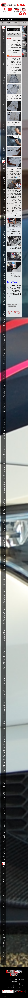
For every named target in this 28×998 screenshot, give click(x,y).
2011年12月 (4, 825)
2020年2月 (4, 445)
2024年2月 (4, 242)
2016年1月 (4, 586)
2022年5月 (4, 318)
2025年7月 (4, 195)
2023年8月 (4, 268)
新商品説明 (3, 153)
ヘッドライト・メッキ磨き (3, 140)
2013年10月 (4, 710)
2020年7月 (4, 418)
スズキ (9, 304)
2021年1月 (4, 388)
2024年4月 (4, 234)
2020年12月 (4, 392)
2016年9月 (4, 550)
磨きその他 (3, 157)
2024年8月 (4, 221)
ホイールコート (9, 985)
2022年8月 (4, 306)
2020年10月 (4, 402)
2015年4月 (4, 620)
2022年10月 (4, 297)
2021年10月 (4, 348)
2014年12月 (4, 637)
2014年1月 (4, 695)
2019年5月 (4, 473)
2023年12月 (4, 251)
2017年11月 (4, 519)
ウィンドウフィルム (3, 108)
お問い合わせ (14, 981)
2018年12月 (4, 489)
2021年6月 (4, 365)
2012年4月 (4, 804)
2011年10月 (4, 836)
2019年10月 (4, 456)
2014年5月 (4, 674)
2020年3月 (4, 440)
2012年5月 (4, 798)
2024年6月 (4, 230)
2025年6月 (4, 200)
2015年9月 (4, 598)
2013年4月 (4, 740)
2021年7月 (4, 360)
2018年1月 (4, 510)
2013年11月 (4, 706)
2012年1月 (4, 820)
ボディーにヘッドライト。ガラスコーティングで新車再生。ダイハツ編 (3, 891)
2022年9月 (4, 301)
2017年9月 (4, 523)
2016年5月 (4, 566)
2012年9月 (4, 777)
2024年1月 (4, 247)
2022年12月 (4, 293)
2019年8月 (4, 464)
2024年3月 (4, 238)
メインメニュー (8, 19)
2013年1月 (4, 756)
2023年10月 (4, 259)
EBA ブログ (21, 979)
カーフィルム (16, 984)
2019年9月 (4, 460)
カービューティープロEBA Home (7, 22)
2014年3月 (4, 685)
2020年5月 (4, 429)
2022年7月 (4, 310)
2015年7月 (4, 608)
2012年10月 (4, 771)
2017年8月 (4, 527)
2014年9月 (4, 652)
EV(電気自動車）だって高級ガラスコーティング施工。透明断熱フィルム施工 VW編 (4, 951)
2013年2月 (4, 751)
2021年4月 (4, 375)
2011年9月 (4, 841)
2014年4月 (4, 679)
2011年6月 (4, 858)
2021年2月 (4, 384)
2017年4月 (4, 532)
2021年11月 (4, 344)
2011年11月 (4, 831)
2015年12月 (4, 590)
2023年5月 (4, 280)
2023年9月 (4, 264)
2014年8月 (4, 658)
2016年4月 (4, 571)
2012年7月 (4, 788)
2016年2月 (4, 580)
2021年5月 (4, 370)
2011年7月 (4, 852)
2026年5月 (4, 178)
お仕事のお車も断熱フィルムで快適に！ (17, 311)
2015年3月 (4, 625)
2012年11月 (4, 766)
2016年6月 (4, 562)
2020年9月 (4, 407)
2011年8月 (4, 847)
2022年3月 (4, 327)
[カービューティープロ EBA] (14, 4)
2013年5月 (4, 735)
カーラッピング (3, 133)
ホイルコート (3, 127)
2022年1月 (4, 335)
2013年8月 (4, 720)
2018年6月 (4, 498)
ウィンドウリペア (3, 115)
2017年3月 (4, 537)
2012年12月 (4, 761)
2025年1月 (4, 209)
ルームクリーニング (11, 306)
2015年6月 (4, 612)
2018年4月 (4, 502)
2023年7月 (4, 272)
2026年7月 (4, 170)
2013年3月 (4, 746)
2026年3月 (4, 187)
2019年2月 (4, 481)
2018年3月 (4, 506)
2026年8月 (4, 165)
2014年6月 (4, 668)
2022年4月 (4, 322)
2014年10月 (4, 647)
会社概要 (10, 979)
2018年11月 (4, 494)
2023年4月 (4, 285)
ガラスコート (3, 102)
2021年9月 (4, 352)
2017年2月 (4, 541)
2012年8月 (4, 782)
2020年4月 (4, 434)
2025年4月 (4, 205)
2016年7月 (4, 558)
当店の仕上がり (21, 22)
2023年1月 (4, 289)
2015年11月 (4, 594)
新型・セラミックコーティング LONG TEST (4, 36)
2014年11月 (4, 641)
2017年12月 (4, 515)
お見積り (16, 979)
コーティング (3, 97)
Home (5, 979)
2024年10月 (4, 217)
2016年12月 (4, 545)
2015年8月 (4, 602)
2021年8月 (4, 356)
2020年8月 (4, 413)
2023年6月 (4, 276)
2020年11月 (4, 396)
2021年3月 (4, 380)
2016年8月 (4, 554)
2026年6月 (4, 174)
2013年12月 (4, 701)
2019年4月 (4, 477)
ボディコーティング (7, 984)
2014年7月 (4, 663)
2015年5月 (4, 616)
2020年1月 (4, 450)
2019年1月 (4, 485)
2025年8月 (4, 191)
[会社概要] (25, 14)
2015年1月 (4, 633)
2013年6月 (4, 730)
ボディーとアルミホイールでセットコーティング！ (10, 312)
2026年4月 (4, 182)
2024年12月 (4, 213)
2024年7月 (4, 226)
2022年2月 (4, 331)
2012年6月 (4, 793)
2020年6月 (4, 423)
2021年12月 (4, 339)
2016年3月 (4, 575)
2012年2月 (4, 815)
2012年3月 (4, 809)
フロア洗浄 (14, 304)
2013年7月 (4, 724)
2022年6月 (4, 314)
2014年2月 (4, 690)
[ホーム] (20, 14)
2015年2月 (4, 629)
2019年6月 (4, 468)
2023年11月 (4, 255)
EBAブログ (16, 22)
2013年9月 (4, 716)
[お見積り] (5, 9)
